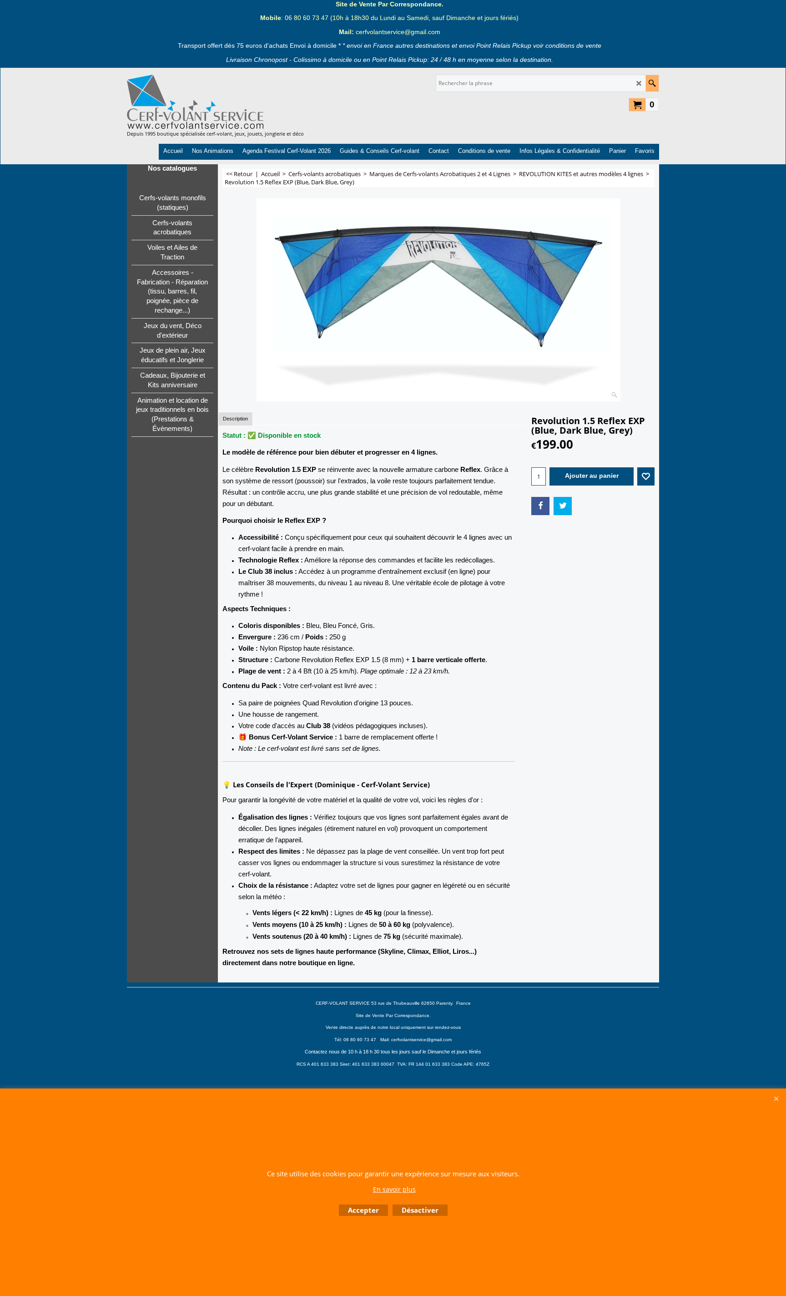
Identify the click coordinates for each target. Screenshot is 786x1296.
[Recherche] (652, 83)
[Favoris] (646, 476)
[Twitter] (563, 506)
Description (235, 418)
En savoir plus (394, 1189)
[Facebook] (540, 506)
